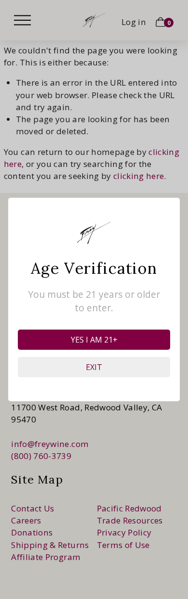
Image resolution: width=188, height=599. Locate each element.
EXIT (94, 367)
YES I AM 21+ (94, 339)
